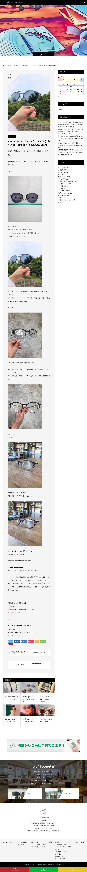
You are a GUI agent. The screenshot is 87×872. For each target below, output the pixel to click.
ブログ (76, 842)
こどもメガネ (34, 842)
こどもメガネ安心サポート (38, 844)
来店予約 (72, 870)
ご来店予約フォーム (60, 851)
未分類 (60, 198)
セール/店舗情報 (63, 179)
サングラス (11, 137)
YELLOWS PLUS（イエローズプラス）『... (11, 699)
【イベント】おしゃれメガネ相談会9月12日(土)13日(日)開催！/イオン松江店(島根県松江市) (71, 124)
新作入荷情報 (36, 653)
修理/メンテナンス (63, 193)
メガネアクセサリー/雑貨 (66, 181)
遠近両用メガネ (22, 844)
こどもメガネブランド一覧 (38, 847)
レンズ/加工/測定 (63, 191)
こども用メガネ (63, 170)
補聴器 (60, 202)
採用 (82, 842)
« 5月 (59, 96)
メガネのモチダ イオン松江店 (63, 847)
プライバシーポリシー (61, 859)
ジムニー (61, 174)
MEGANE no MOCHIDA (20, 652)
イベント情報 (62, 167)
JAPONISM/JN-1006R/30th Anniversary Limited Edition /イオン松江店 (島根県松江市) (70, 152)
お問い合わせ (14, 870)
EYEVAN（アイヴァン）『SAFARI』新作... (28, 699)
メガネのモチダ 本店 (60, 844)
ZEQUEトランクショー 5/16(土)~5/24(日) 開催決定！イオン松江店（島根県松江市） (70, 131)
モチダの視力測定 (23, 842)
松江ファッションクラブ (65, 200)
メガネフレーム (28, 653)
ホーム (5, 842)
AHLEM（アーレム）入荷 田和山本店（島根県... (46, 699)
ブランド (12, 842)
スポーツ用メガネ (21, 653)
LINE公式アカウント (60, 856)
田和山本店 (42, 653)
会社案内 (57, 849)
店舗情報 (57, 842)
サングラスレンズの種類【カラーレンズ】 (46, 721)
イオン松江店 (62, 186)
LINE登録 (43, 870)
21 (74, 89)
